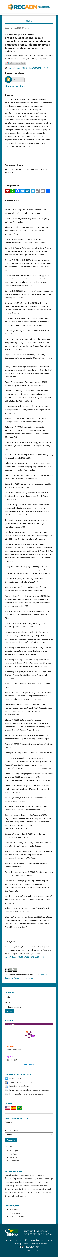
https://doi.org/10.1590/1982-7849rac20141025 (24, 957)
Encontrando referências (19, 1086)
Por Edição (14, 1150)
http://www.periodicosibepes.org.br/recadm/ (29, 1243)
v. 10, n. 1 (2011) (17, 28)
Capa (7, 28)
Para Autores (15, 1213)
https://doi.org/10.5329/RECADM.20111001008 (28, 68)
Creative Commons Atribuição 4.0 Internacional (26, 976)
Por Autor (13, 1154)
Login (7, 997)
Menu (29, 21)
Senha (7, 1002)
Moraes (28, 28)
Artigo (17, 80)
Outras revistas (15, 1160)
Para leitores (14, 1209)
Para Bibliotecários (17, 1216)
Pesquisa (8, 1122)
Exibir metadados (16, 1078)
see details (29, 1064)
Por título (13, 1157)
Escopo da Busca (12, 1130)
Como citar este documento (20, 1082)
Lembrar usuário (14, 1007)
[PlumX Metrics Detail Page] (29, 1034)
